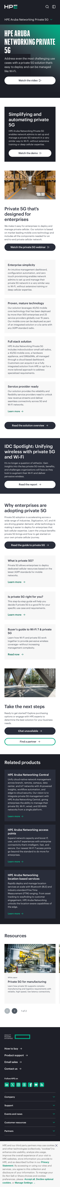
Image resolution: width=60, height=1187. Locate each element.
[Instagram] (18, 1084)
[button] (56, 1145)
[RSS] (42, 1084)
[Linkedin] (6, 1084)
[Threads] (24, 1084)
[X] (12, 1084)
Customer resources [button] (15, 1122)
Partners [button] (8, 1131)
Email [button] (11, 1062)
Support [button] (8, 1105)
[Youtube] (36, 1084)
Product (14, 1055)
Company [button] (9, 1096)
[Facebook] (30, 1084)
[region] (30, 466)
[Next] (14, 1011)
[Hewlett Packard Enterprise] (10, 7)
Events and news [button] (13, 1114)
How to (11, 1048)
